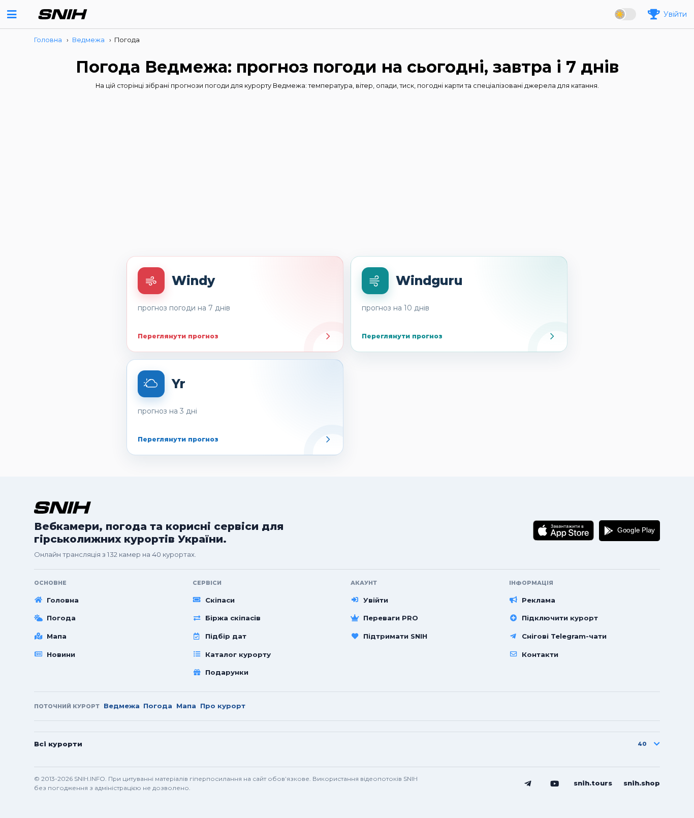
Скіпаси (220, 600)
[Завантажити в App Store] (563, 530)
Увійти (375, 600)
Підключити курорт (560, 618)
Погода (61, 618)
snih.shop (641, 783)
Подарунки (226, 672)
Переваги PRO (390, 618)
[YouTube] (555, 783)
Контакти (540, 654)
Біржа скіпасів (233, 618)
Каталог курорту (238, 654)
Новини (61, 654)
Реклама (538, 600)
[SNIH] (62, 507)
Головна (63, 600)
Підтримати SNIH (395, 636)
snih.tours (593, 783)
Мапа (57, 636)
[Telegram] (528, 783)
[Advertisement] (347, 176)
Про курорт (222, 706)
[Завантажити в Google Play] (629, 530)
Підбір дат (225, 636)
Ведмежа (122, 706)
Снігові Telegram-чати (564, 636)
